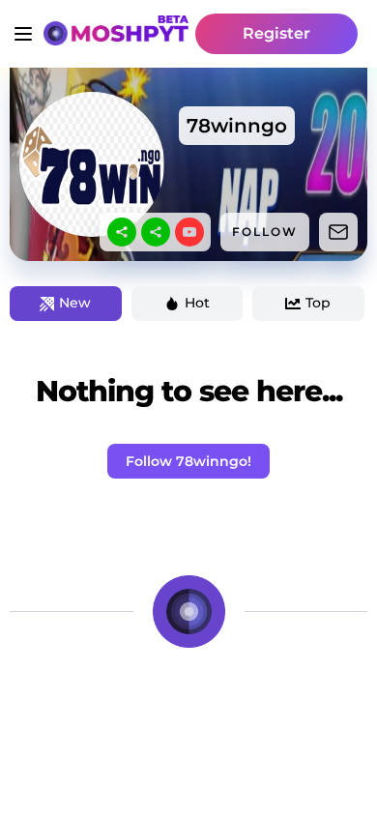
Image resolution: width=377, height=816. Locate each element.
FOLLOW (265, 231)
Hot (197, 302)
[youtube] (189, 232)
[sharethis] (121, 232)
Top (318, 302)
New (75, 302)
